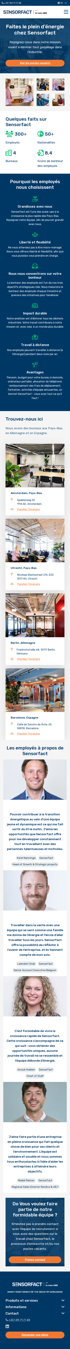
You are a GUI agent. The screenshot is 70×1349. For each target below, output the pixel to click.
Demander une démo (35, 1334)
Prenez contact (35, 1259)
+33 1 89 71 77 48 (12, 3)
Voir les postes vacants (35, 63)
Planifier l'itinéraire (28, 509)
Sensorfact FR (25, 12)
